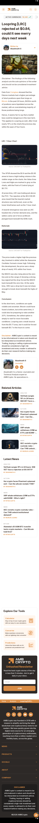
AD (36, 0)
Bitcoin (4, 101)
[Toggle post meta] (34, 47)
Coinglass (14, 92)
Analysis (23, 393)
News (22, 425)
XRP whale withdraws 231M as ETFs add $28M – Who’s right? (28, 430)
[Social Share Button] (36, 815)
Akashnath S (15, 49)
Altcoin (23, 409)
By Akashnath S (26, 404)
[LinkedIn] (21, 367)
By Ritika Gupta (26, 435)
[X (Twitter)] (17, 367)
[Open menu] (3, 9)
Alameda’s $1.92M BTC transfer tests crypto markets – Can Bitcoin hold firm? (19, 529)
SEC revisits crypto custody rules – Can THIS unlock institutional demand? (28, 446)
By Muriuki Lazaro (27, 451)
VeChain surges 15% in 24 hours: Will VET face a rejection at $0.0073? (27, 398)
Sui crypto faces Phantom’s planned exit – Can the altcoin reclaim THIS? (28, 414)
